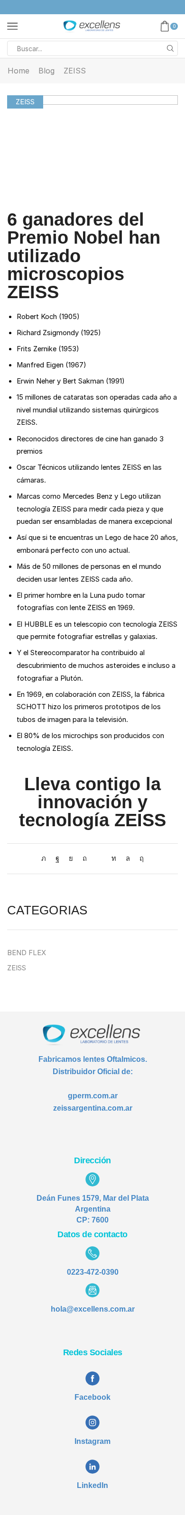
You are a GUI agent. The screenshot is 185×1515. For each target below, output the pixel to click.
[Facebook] (57, 858)
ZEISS (75, 70)
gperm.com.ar (93, 1096)
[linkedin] (114, 858)
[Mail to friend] (99, 858)
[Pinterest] (85, 858)
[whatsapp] (128, 858)
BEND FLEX (26, 953)
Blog (46, 70)
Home (18, 70)
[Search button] (170, 48)
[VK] (71, 858)
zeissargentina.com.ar (92, 1108)
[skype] (139, 858)
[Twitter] (46, 858)
